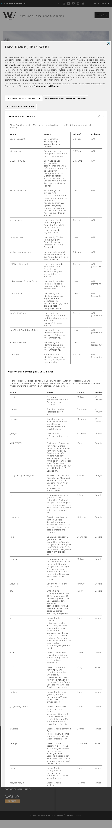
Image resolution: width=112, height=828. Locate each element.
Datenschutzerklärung (46, 86)
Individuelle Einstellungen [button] (21, 98)
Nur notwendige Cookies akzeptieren (65, 98)
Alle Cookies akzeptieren (20, 107)
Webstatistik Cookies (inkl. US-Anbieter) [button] (31, 372)
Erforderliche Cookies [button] (21, 116)
